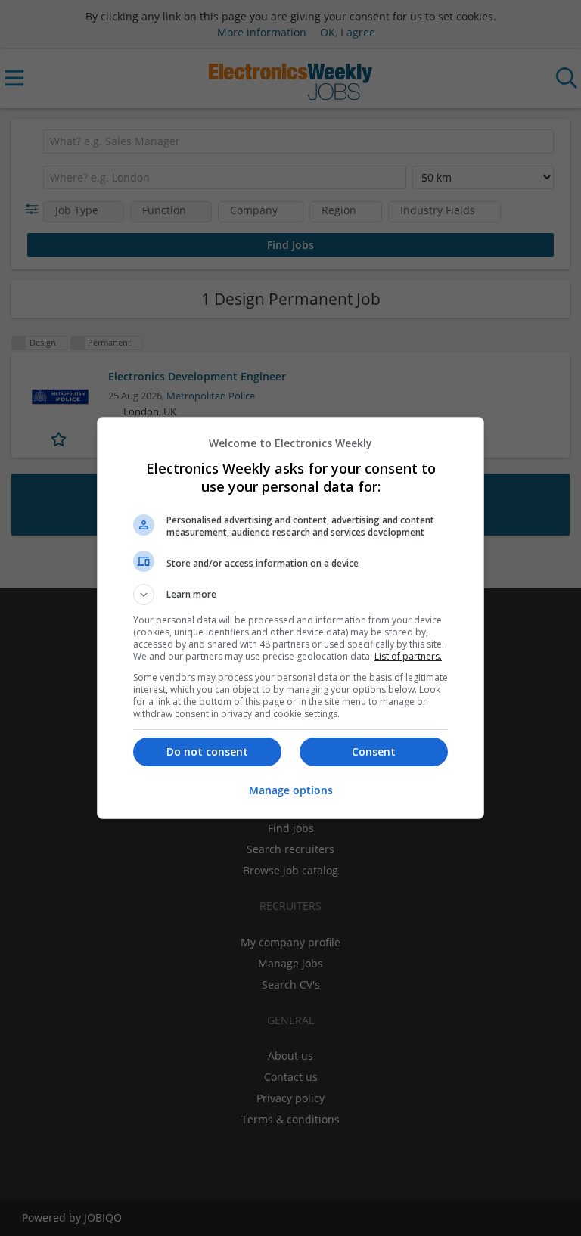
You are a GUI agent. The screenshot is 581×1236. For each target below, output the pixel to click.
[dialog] (290, 618)
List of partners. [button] (408, 656)
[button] (290, 594)
